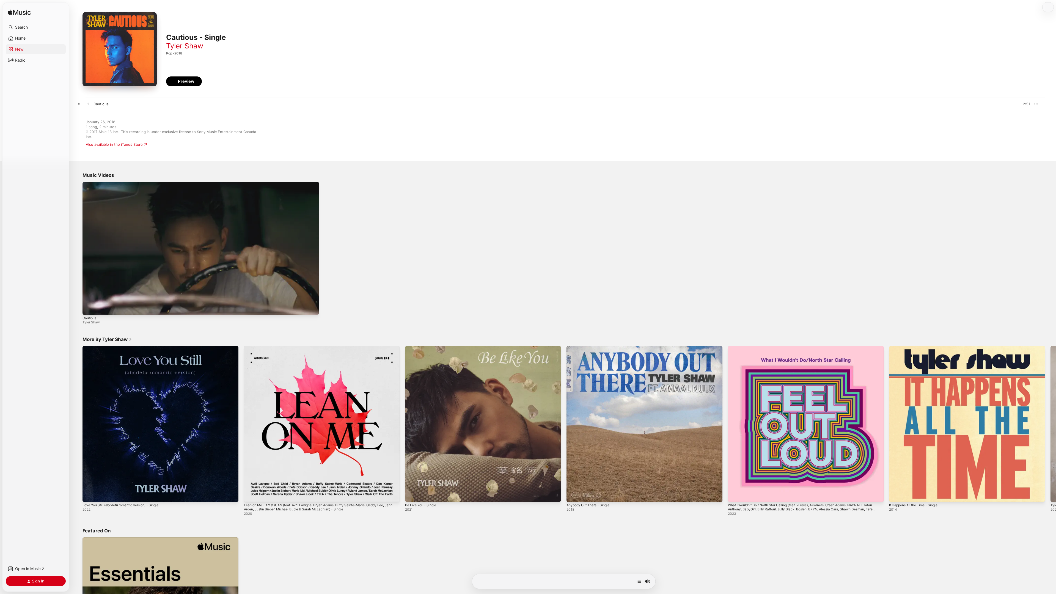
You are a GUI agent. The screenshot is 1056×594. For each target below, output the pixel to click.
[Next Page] (1050, 424)
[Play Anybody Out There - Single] (573, 495)
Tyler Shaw (184, 46)
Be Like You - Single (422, 348)
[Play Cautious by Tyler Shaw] (88, 104)
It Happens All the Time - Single (916, 348)
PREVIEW (1024, 104)
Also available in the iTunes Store (114, 144)
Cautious (89, 318)
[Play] (89, 308)
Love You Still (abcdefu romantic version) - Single (124, 348)
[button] (35, 27)
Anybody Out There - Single (590, 348)
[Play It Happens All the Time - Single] (896, 495)
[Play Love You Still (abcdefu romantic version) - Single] (89, 495)
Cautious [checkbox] (101, 104)
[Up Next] (639, 581)
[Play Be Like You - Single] (412, 495)
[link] (107, 339)
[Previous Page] (77, 424)
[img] (19, 12)
